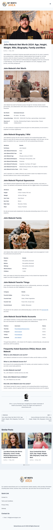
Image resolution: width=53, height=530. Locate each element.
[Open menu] (50, 4)
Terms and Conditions (7, 501)
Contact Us (4, 497)
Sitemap (4, 508)
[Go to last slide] (4, 448)
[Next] (49, 448)
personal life (45, 309)
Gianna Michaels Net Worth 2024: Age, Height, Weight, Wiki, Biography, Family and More (40, 418)
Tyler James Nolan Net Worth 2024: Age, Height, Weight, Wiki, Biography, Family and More (13, 418)
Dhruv (6, 50)
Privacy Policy (5, 504)
